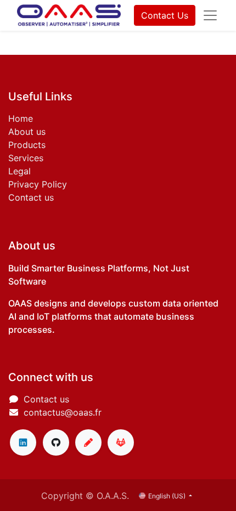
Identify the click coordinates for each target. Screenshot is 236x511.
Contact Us (164, 15)
